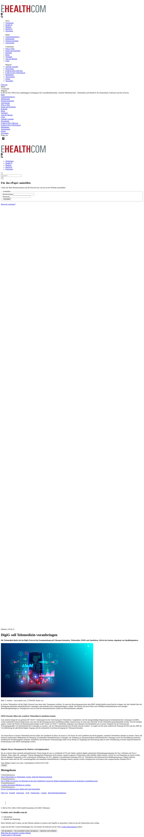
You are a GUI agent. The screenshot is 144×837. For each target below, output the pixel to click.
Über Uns (4, 793)
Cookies (44, 793)
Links (7, 61)
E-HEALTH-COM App (14, 71)
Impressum (20, 793)
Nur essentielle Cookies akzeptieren (26, 831)
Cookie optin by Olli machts (11, 835)
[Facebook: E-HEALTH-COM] (3, 140)
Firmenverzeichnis (11, 41)
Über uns (4, 85)
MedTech (8, 29)
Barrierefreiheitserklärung (57, 793)
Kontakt (12, 793)
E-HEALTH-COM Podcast (15, 73)
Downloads (9, 69)
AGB (27, 793)
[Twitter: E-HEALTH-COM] (8, 140)
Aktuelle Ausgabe (11, 67)
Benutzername (8, 194)
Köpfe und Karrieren (12, 51)
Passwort (6, 196)
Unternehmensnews (12, 37)
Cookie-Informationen (69, 827)
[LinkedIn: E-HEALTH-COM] (12, 140)
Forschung (9, 31)
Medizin (8, 27)
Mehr (3, 95)
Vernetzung (9, 23)
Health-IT (8, 25)
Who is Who (9, 49)
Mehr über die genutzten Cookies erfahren (16, 833)
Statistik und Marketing (12, 819)
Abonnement (10, 77)
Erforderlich (8, 817)
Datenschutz (35, 793)
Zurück (4, 765)
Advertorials (9, 43)
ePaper (7, 79)
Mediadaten (9, 75)
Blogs (7, 55)
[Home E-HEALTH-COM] (23, 12)
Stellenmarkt (9, 39)
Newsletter (9, 81)
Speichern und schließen (48, 831)
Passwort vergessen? (8, 204)
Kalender (8, 53)
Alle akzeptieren (7, 831)
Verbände (8, 57)
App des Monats (11, 59)
